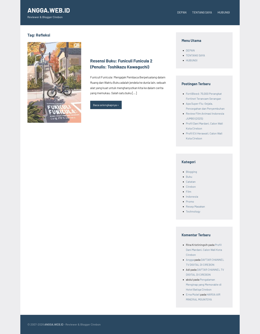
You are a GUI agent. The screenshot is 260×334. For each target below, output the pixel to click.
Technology (193, 211)
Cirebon (191, 186)
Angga (190, 259)
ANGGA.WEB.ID (48, 10)
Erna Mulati (193, 294)
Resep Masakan (195, 206)
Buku (189, 176)
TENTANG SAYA (202, 12)
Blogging (191, 171)
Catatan (191, 181)
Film (188, 191)
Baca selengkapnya (105, 105)
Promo (190, 201)
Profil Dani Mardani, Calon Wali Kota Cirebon (204, 249)
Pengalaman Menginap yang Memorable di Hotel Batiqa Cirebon (203, 284)
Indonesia (192, 196)
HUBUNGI (224, 12)
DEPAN (181, 12)
